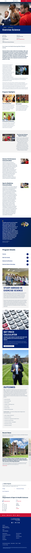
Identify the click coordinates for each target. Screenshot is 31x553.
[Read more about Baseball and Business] (15, 448)
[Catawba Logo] (15, 519)
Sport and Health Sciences (20, 39)
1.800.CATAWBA (5, 531)
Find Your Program (10, 27)
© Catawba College (5, 544)
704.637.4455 (19, 501)
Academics (4, 27)
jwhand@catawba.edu (6, 501)
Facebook (17, 508)
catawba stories (4, 465)
